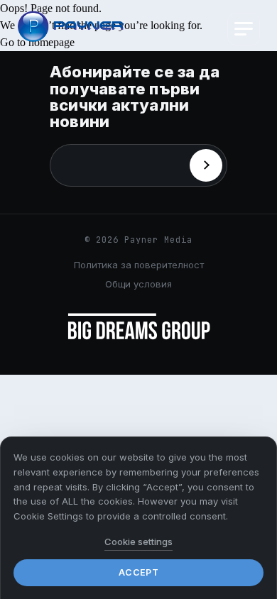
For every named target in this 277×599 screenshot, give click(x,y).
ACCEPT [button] (138, 572)
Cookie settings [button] (138, 541)
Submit (206, 165)
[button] (243, 29)
